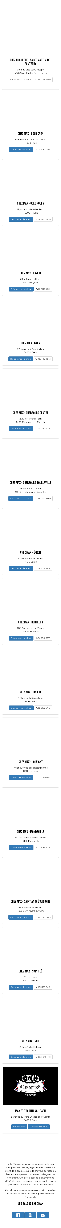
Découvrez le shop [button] (20, 79)
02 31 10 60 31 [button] (44, 289)
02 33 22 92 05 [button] (44, 498)
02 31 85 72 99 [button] (43, 149)
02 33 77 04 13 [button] (43, 987)
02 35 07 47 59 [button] (44, 219)
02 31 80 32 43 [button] (44, 359)
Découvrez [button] (19, 1126)
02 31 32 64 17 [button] (44, 708)
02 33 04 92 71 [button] (43, 428)
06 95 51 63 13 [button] (43, 638)
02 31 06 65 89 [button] (44, 79)
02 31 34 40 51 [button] (43, 847)
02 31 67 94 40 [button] (44, 1057)
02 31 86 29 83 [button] (44, 917)
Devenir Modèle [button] (39, 1126)
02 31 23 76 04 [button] (43, 568)
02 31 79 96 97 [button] (43, 777)
